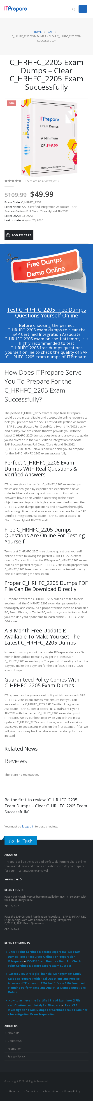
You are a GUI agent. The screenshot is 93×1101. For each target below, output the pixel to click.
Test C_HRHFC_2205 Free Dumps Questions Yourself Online (46, 312)
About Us (13, 1033)
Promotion (14, 1048)
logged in (28, 826)
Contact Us (15, 1040)
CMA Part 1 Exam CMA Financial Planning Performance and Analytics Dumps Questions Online (47, 987)
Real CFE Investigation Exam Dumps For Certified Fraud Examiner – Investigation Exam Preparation (47, 1009)
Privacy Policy (16, 1056)
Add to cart (21, 235)
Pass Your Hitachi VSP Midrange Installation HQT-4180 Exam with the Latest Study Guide (45, 898)
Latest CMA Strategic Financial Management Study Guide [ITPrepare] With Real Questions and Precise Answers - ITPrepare (44, 978)
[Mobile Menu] (83, 9)
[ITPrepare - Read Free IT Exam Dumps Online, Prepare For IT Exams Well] (16, 8)
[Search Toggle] (73, 9)
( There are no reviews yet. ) (40, 181)
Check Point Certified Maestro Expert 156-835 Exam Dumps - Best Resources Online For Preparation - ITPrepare (44, 956)
